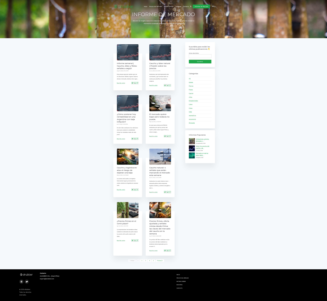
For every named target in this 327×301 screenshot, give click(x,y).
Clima (190, 108)
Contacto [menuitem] (186, 6)
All (190, 79)
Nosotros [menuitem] (178, 6)
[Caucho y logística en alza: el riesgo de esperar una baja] (128, 157)
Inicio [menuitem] (145, 6)
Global (191, 82)
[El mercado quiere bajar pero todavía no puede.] (160, 103)
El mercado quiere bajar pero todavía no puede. (159, 116)
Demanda (192, 123)
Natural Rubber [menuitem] (168, 6)
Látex (190, 104)
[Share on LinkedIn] (135, 83)
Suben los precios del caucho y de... (202, 147)
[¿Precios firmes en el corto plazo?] (128, 210)
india (190, 112)
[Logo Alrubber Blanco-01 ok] (123, 6)
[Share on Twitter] (132, 83)
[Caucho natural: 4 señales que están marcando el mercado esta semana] (160, 157)
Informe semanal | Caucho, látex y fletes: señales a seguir (127, 65)
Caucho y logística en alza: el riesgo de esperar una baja (127, 170)
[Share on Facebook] (137, 83)
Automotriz (192, 119)
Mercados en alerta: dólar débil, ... (202, 154)
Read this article (121, 83)
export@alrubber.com (47, 279)
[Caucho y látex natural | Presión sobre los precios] (160, 52)
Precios (191, 86)
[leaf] (27, 282)
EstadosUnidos (193, 101)
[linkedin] (21, 282)
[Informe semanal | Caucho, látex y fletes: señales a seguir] (128, 52)
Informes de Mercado (201, 6)
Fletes (191, 90)
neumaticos (192, 115)
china (190, 97)
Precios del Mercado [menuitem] (155, 6)
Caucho (191, 93)
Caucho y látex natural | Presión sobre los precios (159, 65)
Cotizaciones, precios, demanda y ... (202, 140)
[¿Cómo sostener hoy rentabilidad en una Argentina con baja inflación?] (128, 103)
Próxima (159, 260)
